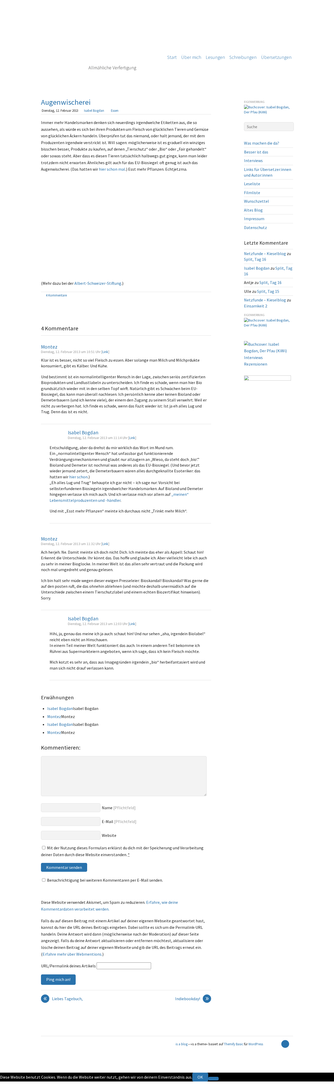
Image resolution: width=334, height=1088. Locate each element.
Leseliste (252, 183)
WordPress (255, 1044)
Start (172, 57)
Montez (49, 347)
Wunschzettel (256, 201)
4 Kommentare (56, 295)
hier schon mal (112, 169)
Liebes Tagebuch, (63, 999)
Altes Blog (253, 210)
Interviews (253, 160)
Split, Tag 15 (268, 291)
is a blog (99, 44)
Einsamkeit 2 (255, 305)
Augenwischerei (66, 102)
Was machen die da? (261, 143)
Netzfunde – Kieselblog (265, 253)
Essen (114, 110)
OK (200, 1077)
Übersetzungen (276, 57)
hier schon (78, 476)
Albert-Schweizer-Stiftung (97, 283)
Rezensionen (255, 364)
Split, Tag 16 (255, 259)
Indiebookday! (192, 999)
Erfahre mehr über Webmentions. (72, 954)
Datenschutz (255, 227)
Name (107, 807)
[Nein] (213, 1078)
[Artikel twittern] (208, 295)
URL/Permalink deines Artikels (68, 965)
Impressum (254, 218)
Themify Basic (233, 1044)
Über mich (191, 57)
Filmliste (252, 192)
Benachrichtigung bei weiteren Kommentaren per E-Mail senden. (105, 880)
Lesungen (215, 57)
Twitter (7, 1084)
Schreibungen (243, 57)
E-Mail (107, 821)
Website (109, 835)
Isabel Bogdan (94, 110)
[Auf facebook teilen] (202, 295)
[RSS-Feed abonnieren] (276, 1044)
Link (105, 352)
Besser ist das (256, 151)
